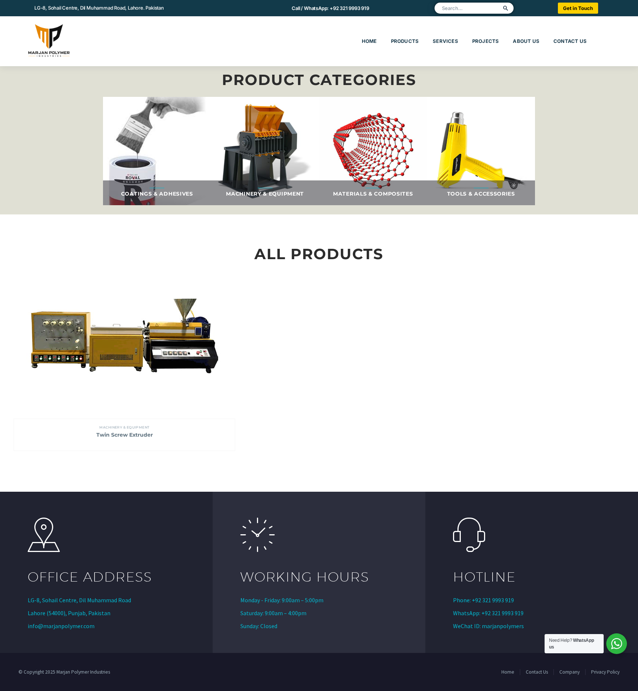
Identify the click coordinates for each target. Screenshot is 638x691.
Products (405, 41)
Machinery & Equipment (124, 427)
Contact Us (570, 41)
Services (445, 41)
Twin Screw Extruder (124, 434)
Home (369, 41)
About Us (526, 41)
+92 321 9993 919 (349, 8)
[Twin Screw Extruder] (124, 345)
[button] (505, 8)
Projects (485, 41)
